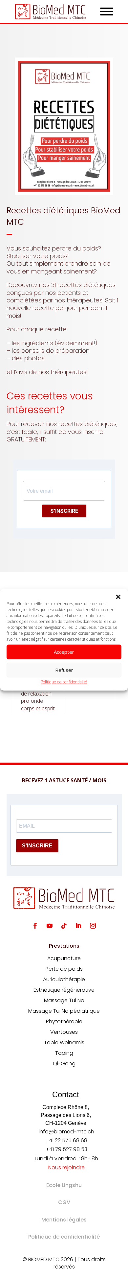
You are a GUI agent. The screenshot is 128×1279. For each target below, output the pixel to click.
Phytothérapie (64, 1021)
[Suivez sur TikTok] (64, 926)
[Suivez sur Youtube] (49, 926)
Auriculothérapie (64, 979)
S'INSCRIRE (37, 845)
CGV (64, 1202)
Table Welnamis (64, 1042)
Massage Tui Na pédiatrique (64, 1011)
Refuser (64, 670)
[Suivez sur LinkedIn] (78, 926)
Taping (64, 1053)
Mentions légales (64, 1219)
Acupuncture (64, 958)
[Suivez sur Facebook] (35, 926)
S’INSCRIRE (64, 511)
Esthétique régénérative (64, 990)
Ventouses (64, 1032)
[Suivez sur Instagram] (93, 926)
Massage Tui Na (64, 1000)
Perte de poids (64, 969)
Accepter (64, 652)
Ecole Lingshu (64, 1185)
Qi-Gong (64, 1063)
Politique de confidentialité (64, 681)
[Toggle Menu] (106, 11)
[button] (118, 596)
